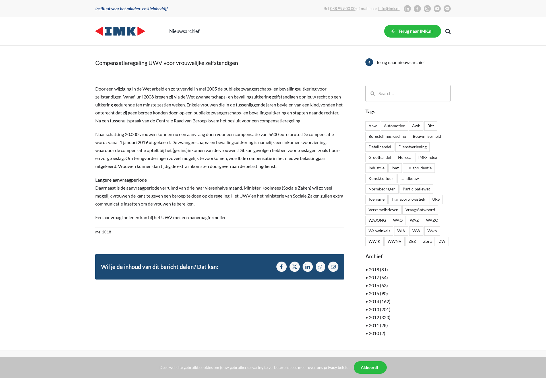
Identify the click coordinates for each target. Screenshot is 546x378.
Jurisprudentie (419, 167)
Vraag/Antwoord (420, 209)
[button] (448, 31)
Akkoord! (369, 367)
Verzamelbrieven (383, 209)
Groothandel (380, 157)
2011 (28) (378, 325)
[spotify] (447, 8)
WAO (398, 220)
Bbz (430, 125)
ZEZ (412, 241)
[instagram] (427, 8)
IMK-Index (427, 157)
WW (416, 230)
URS (436, 199)
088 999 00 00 (342, 8)
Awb (416, 125)
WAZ (414, 220)
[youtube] (437, 8)
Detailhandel (380, 146)
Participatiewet (416, 188)
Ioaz (395, 167)
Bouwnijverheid (427, 136)
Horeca (404, 157)
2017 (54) (378, 277)
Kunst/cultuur (381, 178)
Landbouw (409, 178)
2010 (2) (377, 333)
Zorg (427, 241)
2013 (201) (379, 309)
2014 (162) (379, 301)
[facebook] (417, 8)
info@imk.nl (389, 8)
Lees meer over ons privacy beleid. (319, 367)
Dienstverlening (412, 146)
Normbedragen (382, 188)
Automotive (394, 125)
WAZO (432, 220)
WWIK (374, 241)
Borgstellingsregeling (387, 136)
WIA (401, 230)
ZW (442, 241)
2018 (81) (378, 269)
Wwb (432, 230)
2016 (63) (378, 285)
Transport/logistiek (408, 199)
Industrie (376, 167)
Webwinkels (379, 230)
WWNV (395, 241)
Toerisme (376, 199)
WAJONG (377, 220)
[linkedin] (407, 8)
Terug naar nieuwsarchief (400, 62)
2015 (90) (378, 293)
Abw (373, 125)
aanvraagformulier (208, 217)
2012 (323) (379, 317)
